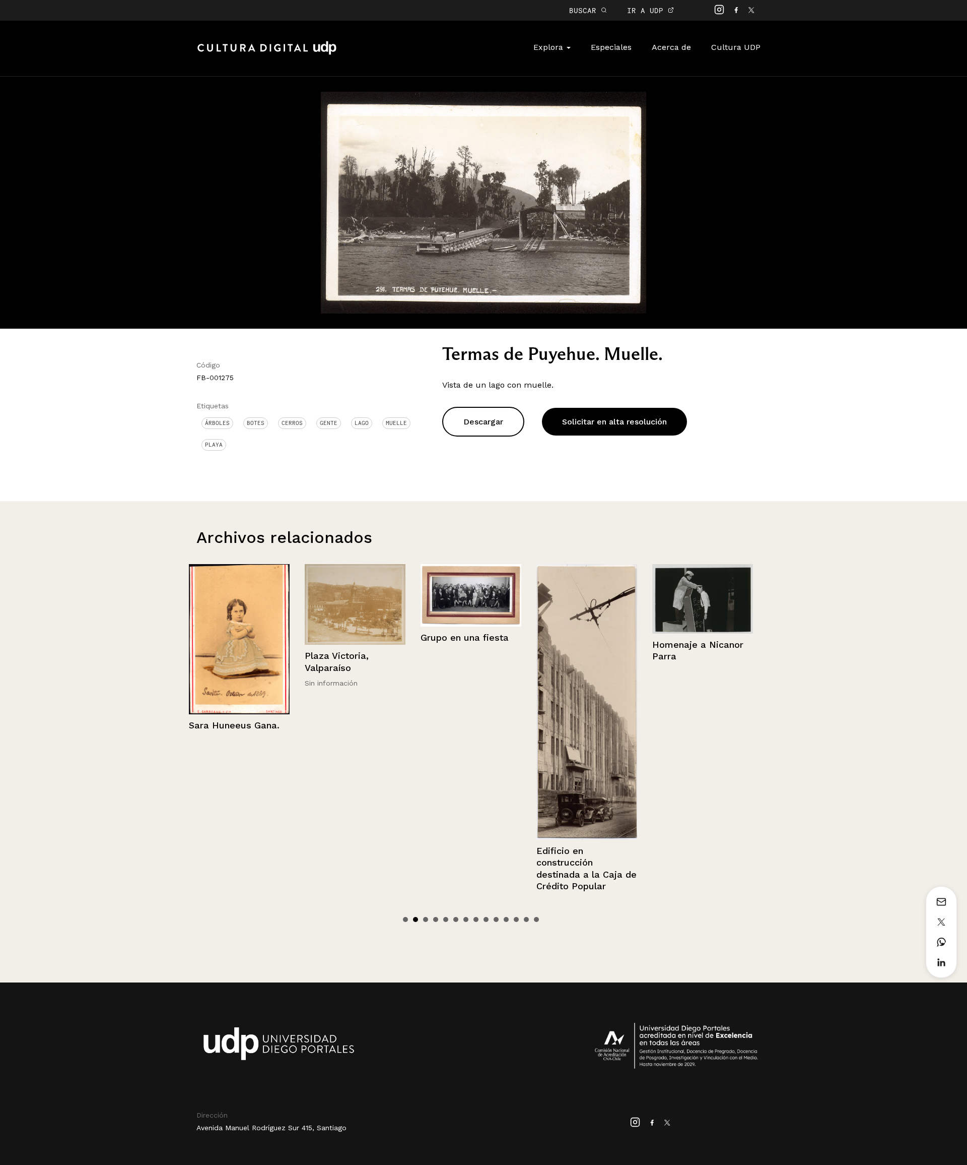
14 (536, 919)
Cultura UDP (736, 47)
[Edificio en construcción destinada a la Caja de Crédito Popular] (471, 702)
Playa (214, 444)
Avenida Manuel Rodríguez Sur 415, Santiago (271, 1128)
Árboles (217, 422)
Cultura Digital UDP (266, 53)
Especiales (611, 47)
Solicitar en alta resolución (614, 421)
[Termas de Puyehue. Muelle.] (483, 202)
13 (526, 919)
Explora (549, 47)
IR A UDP (647, 10)
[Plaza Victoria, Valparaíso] (239, 604)
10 (496, 919)
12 (516, 919)
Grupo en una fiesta (349, 637)
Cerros (292, 422)
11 (506, 919)
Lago (362, 422)
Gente (328, 422)
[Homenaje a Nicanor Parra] (586, 599)
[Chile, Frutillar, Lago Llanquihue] (702, 597)
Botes (255, 422)
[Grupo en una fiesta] (355, 595)
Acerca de (671, 47)
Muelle (396, 422)
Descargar (483, 421)
